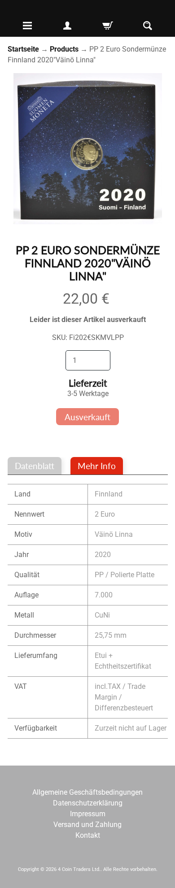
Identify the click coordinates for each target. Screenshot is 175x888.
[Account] (67, 25)
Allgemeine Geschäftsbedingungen (87, 792)
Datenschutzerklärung (87, 803)
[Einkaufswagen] (107, 25)
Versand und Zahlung (87, 824)
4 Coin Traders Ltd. (79, 869)
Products (64, 49)
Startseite (23, 49)
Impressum (87, 814)
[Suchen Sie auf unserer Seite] (147, 25)
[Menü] (27, 25)
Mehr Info (97, 466)
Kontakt (87, 835)
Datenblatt (34, 466)
